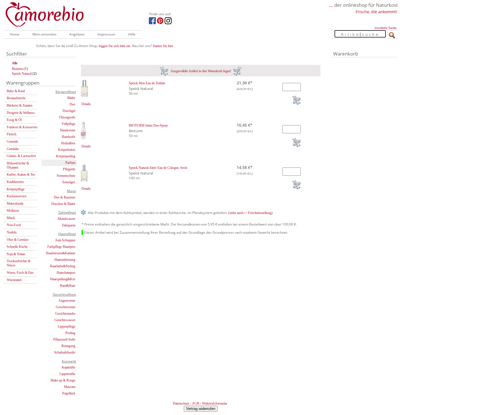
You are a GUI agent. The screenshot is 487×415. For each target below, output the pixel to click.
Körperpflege (16, 189)
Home (14, 34)
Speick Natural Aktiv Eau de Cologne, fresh (158, 168)
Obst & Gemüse (17, 240)
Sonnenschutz (66, 176)
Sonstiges (68, 182)
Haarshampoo (66, 273)
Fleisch (11, 134)
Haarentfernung (64, 260)
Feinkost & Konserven (22, 127)
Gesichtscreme (65, 307)
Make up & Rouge (62, 380)
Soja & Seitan (16, 254)
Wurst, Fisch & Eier (20, 273)
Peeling (70, 333)
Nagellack (68, 393)
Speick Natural (22, 74)
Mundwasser (66, 219)
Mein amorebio (44, 34)
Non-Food (14, 225)
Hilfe (132, 34)
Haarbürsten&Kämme (60, 253)
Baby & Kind (16, 91)
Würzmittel (14, 280)
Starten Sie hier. (163, 46)
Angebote (77, 34)
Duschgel (69, 111)
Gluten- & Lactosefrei (21, 156)
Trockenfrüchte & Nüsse (18, 263)
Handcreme (67, 130)
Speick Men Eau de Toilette (147, 83)
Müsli (11, 218)
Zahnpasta (68, 225)
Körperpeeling (65, 156)
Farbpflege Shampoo (61, 247)
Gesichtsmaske (65, 313)
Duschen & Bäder (63, 204)
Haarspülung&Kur (62, 279)
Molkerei (13, 211)
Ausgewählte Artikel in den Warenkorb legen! (200, 71)
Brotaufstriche (16, 98)
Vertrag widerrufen (200, 409)
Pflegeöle (69, 169)
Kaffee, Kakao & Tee (21, 174)
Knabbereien (15, 182)
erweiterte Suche (386, 28)
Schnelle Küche (17, 247)
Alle (14, 63)
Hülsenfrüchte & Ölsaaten (18, 165)
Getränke (13, 149)
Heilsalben (68, 143)
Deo (72, 104)
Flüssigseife (67, 117)
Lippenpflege (66, 326)
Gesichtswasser (64, 320)
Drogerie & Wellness (21, 113)
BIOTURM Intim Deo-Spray (148, 125)
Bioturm (17, 69)
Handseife (68, 137)
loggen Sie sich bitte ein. (115, 46)
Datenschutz (181, 403)
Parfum (70, 163)
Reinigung (68, 346)
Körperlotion (66, 150)
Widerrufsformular (214, 403)
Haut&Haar (67, 286)
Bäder (71, 98)
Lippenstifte (67, 374)
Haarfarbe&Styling (62, 266)
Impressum (106, 34)
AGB (195, 403)
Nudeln (12, 232)
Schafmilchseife (64, 352)
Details (86, 104)
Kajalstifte (68, 367)
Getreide (12, 142)
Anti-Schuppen (65, 240)
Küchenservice (16, 196)
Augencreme (66, 301)
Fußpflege (68, 124)
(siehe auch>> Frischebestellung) (250, 213)
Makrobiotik (15, 204)
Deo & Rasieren (64, 197)
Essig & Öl (14, 120)
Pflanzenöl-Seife (64, 339)
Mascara (69, 387)
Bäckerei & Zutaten (19, 105)
